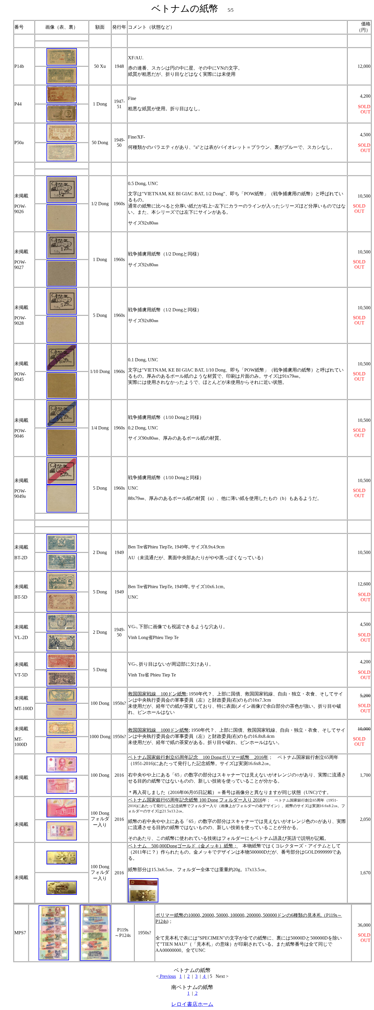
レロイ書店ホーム (192, 1004)
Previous (167, 976)
